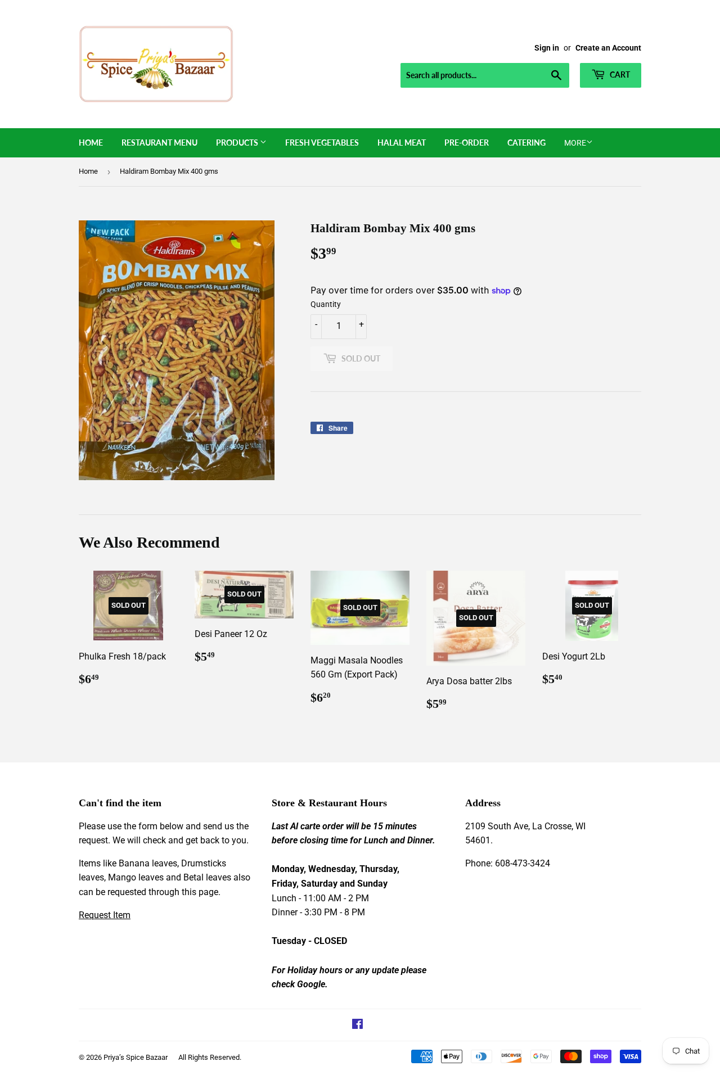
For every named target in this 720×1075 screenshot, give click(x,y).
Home (91, 142)
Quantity (325, 304)
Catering (526, 142)
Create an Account (608, 47)
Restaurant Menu (159, 142)
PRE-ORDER (466, 142)
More (575, 142)
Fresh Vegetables (322, 142)
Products (238, 142)
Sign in (546, 47)
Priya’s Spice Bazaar (136, 1057)
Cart (619, 74)
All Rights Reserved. (209, 1057)
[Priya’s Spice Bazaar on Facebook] (357, 1025)
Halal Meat (401, 142)
